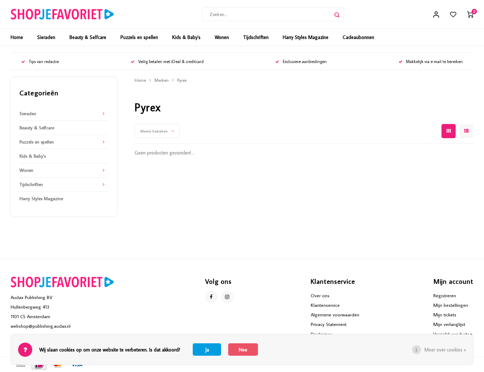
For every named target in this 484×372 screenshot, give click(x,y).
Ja (207, 349)
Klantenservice (325, 305)
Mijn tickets (444, 314)
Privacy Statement (329, 324)
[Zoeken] (337, 14)
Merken (161, 80)
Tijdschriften (256, 37)
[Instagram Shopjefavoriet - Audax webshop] (227, 297)
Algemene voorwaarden (335, 314)
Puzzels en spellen (139, 37)
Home (17, 37)
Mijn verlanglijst (449, 324)
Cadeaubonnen (358, 37)
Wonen (222, 37)
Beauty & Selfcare (87, 37)
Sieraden (46, 37)
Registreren (444, 295)
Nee (243, 349)
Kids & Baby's (186, 37)
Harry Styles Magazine (305, 37)
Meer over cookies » (445, 349)
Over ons (320, 295)
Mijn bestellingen (450, 305)
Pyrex (182, 80)
